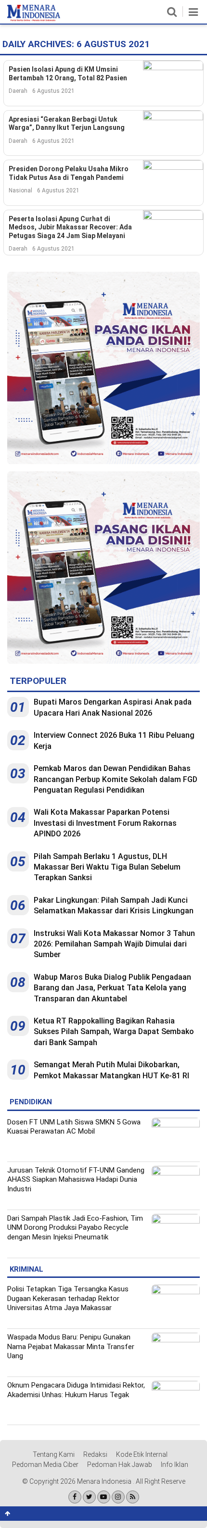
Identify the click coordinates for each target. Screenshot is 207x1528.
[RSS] (132, 1497)
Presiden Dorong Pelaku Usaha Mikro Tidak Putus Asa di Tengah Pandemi (69, 173)
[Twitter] (89, 1497)
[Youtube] (103, 1497)
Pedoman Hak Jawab (119, 1464)
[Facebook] (74, 1497)
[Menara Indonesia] (33, 19)
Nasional (20, 190)
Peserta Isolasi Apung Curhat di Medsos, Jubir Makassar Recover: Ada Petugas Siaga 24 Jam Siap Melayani (70, 227)
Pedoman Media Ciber (45, 1464)
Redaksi (95, 1454)
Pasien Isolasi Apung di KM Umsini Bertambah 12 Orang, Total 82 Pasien (68, 73)
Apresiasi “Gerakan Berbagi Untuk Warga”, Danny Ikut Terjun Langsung (67, 123)
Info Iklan (174, 1464)
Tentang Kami (54, 1454)
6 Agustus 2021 (53, 91)
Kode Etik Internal (142, 1454)
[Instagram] (118, 1497)
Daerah (18, 91)
